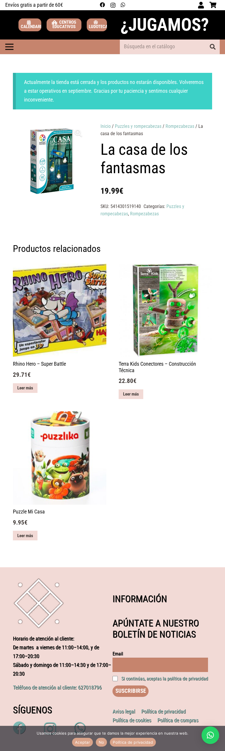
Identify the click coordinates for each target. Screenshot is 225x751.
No (101, 742)
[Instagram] (112, 5)
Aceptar (82, 742)
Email (117, 654)
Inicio (105, 126)
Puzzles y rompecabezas (138, 126)
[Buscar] (213, 47)
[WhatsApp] (123, 5)
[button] (78, 133)
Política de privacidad (133, 742)
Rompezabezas (180, 126)
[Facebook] (102, 5)
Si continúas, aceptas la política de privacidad (164, 678)
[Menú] (9, 46)
